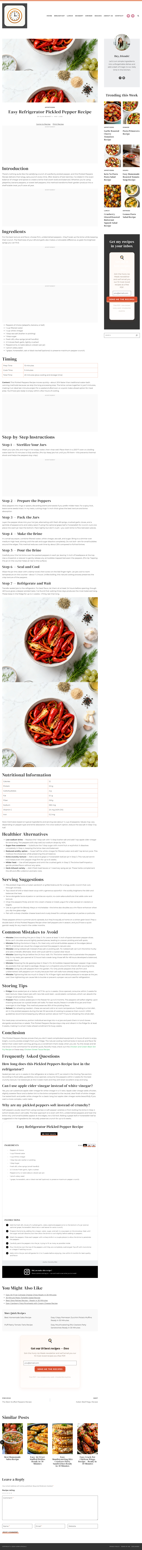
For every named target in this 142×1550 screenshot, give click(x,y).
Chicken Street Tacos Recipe (37, 1049)
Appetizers (50, 107)
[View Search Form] (138, 15)
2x (89, 1145)
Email (39, 1526)
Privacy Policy (114, 1546)
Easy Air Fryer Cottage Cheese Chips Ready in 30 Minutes (31, 1295)
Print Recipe (58, 124)
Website (72, 1526)
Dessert (79, 16)
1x (85, 1145)
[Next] (98, 1442)
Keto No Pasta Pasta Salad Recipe (111, 176)
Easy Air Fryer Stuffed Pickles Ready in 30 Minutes (37, 1460)
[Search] (136, 335)
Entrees (126, 210)
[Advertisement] (50, 1197)
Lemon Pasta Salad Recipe (129, 216)
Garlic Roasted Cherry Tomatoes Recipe (111, 135)
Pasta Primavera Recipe (131, 132)
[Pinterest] (132, 16)
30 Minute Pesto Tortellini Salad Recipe (23, 1298)
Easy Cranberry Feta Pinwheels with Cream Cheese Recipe (32, 1303)
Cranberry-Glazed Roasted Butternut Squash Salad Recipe (112, 220)
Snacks (98, 16)
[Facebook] (128, 16)
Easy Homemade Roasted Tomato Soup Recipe (131, 176)
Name (6, 1526)
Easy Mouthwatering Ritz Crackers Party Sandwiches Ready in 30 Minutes (62, 1461)
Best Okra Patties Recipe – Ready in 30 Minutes (27, 1300)
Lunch (70, 16)
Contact (119, 16)
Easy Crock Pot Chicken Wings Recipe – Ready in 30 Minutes (87, 1460)
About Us (108, 16)
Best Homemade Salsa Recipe (17, 1317)
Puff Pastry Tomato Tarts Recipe (18, 1325)
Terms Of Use (125, 1546)
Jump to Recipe (43, 124)
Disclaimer (135, 1546)
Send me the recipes (49, 1369)
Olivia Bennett (46, 116)
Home (49, 16)
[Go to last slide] (2, 1442)
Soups (125, 170)
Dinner (89, 16)
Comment (8, 1498)
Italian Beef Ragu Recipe (87, 1400)
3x (94, 1145)
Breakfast (59, 16)
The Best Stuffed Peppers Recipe (17, 1400)
